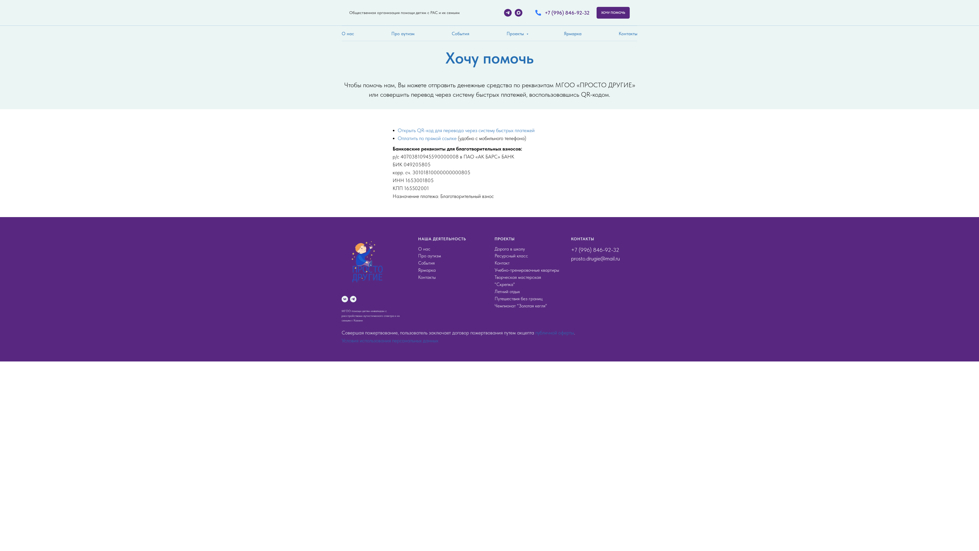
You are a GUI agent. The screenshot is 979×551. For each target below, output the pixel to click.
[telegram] (508, 13)
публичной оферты (554, 333)
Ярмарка (573, 33)
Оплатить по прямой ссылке (427, 138)
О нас (348, 33)
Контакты (628, 33)
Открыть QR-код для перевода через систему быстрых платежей (466, 130)
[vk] (345, 299)
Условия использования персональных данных (390, 340)
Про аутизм (403, 33)
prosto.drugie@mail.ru (595, 258)
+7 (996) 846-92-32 (595, 249)
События (460, 33)
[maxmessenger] (518, 13)
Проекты (516, 33)
